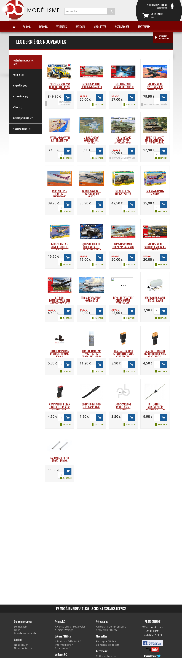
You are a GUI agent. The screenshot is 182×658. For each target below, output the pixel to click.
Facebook (152, 643)
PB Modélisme (29, 10)
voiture (18, 74)
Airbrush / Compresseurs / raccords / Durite (111, 628)
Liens (17, 630)
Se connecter (157, 6)
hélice (17, 107)
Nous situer (21, 644)
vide (157, 15)
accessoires (20, 96)
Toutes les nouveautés (23, 62)
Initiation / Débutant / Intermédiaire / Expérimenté (68, 645)
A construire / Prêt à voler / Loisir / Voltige (70, 628)
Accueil (14, 26)
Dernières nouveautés (164, 37)
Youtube (152, 649)
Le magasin (21, 626)
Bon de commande (25, 633)
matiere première (23, 118)
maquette (20, 85)
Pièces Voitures (22, 129)
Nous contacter (23, 648)
